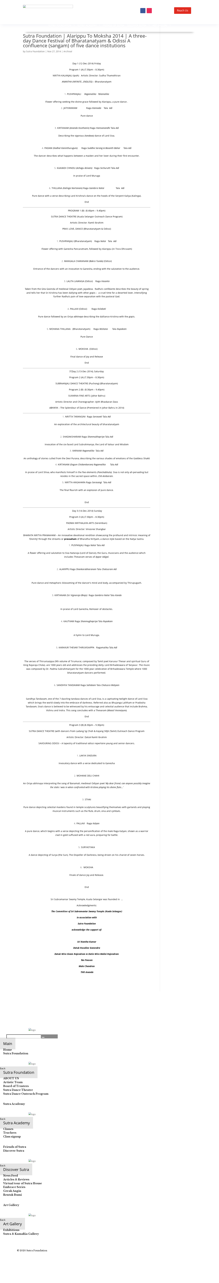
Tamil (100, 661)
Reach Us (182, 10)
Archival (67, 51)
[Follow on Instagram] (149, 10)
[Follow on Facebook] (142, 10)
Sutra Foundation (35, 51)
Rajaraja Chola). (37, 665)
